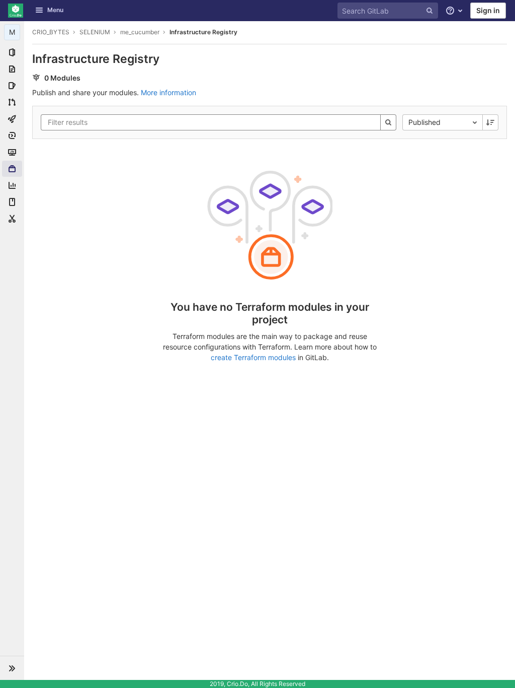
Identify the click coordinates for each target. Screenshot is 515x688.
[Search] (388, 122)
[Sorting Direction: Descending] (490, 122)
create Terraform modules (253, 357)
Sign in (488, 10)
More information (168, 92)
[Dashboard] (15, 11)
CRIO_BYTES (50, 32)
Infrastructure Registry (203, 32)
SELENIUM (94, 32)
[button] (12, 668)
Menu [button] (55, 10)
